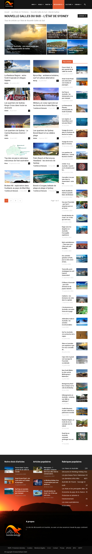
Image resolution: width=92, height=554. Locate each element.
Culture (68, 4)
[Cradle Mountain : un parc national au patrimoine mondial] (82, 411)
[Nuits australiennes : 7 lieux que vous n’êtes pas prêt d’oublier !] (82, 245)
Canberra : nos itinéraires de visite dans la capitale (68, 298)
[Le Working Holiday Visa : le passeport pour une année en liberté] (37, 482)
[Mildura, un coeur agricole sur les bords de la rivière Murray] (46, 94)
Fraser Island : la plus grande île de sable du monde (67, 69)
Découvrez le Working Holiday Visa (74, 472)
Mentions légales (39, 548)
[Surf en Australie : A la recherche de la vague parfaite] (82, 335)
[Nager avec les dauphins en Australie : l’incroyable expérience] (82, 230)
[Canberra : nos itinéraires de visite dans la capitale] (82, 299)
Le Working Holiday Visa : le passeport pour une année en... (51, 482)
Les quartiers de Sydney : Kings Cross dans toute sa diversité (15, 105)
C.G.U (49, 548)
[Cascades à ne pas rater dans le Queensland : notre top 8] (82, 180)
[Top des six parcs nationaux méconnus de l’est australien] (17, 149)
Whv (33, 4)
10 (57, 80)
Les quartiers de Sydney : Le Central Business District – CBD (16, 133)
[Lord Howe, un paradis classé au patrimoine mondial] (77, 47)
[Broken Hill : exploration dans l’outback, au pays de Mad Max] (17, 176)
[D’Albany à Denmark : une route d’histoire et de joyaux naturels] (82, 285)
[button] (85, 4)
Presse (62, 548)
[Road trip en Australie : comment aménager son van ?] (82, 436)
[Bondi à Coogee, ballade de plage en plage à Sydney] (46, 176)
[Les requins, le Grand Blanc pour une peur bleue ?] (82, 122)
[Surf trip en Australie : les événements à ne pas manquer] (82, 95)
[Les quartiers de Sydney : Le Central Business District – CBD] (17, 121)
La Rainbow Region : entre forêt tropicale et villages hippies (15, 77)
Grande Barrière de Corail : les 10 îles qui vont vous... (67, 217)
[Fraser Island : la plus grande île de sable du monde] (82, 70)
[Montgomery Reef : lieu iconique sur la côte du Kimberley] (82, 387)
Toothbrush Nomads (40, 108)
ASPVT (80, 548)
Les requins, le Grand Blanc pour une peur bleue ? (67, 121)
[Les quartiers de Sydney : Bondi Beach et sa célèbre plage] (46, 121)
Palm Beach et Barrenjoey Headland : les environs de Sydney (44, 160)
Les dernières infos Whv (70, 478)
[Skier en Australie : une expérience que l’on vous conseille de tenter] (25, 42)
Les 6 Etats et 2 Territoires (20, 12)
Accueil (6, 12)
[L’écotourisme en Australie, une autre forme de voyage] (82, 310)
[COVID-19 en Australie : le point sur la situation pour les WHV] (82, 167)
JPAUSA (68, 548)
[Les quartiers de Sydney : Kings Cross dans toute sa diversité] (17, 94)
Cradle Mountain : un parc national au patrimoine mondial (68, 410)
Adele (9, 52)
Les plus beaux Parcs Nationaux (73, 475)
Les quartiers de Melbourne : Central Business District (68, 154)
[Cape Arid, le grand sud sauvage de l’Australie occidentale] (82, 360)
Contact (55, 548)
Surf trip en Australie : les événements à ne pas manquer (22, 491)
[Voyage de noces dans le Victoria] (82, 144)
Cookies (29, 548)
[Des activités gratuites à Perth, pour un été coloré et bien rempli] (82, 259)
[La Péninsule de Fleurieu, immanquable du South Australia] (82, 108)
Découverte (58, 4)
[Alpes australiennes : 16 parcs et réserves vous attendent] (57, 47)
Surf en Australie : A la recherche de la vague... (68, 334)
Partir (47, 4)
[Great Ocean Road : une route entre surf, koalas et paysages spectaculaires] (82, 82)
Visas (40, 4)
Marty (35, 80)
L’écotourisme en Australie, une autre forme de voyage (68, 309)
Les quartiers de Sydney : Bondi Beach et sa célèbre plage (44, 133)
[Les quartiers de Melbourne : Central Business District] (82, 155)
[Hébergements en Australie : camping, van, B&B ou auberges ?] (82, 398)
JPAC (74, 548)
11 (57, 192)
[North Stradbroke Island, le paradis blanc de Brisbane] (82, 194)
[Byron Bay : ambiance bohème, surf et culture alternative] (46, 66)
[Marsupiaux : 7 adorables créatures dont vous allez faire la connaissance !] (37, 470)
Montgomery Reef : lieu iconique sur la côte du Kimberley (68, 386)
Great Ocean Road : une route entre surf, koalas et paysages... (22, 480)
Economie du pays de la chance (73, 492)
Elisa (6, 163)
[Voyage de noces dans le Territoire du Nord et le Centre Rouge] (82, 133)
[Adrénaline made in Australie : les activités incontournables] (82, 322)
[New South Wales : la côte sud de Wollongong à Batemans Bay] (57, 31)
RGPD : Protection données (16, 548)
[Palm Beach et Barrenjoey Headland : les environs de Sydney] (46, 149)
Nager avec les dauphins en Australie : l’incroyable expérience (66, 231)
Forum (77, 4)
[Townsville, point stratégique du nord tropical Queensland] (82, 272)
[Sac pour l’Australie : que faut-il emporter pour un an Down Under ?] (82, 205)
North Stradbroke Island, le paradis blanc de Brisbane (67, 193)
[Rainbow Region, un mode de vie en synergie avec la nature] (77, 31)
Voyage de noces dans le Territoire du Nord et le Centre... (68, 132)
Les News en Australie (70, 468)
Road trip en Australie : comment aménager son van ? (68, 437)
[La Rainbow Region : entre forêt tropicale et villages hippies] (17, 66)
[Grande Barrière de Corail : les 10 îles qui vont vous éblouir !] (82, 218)
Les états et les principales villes (73, 489)
